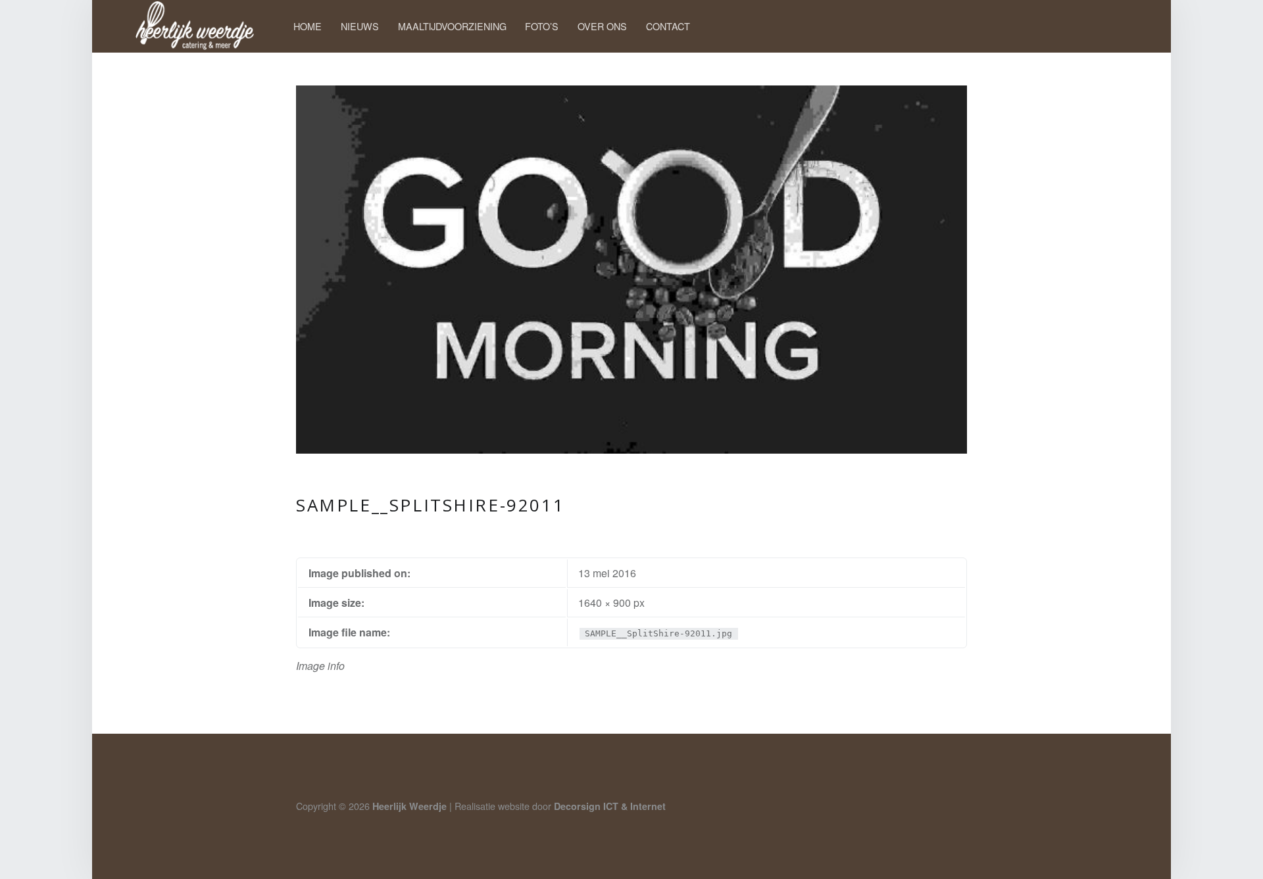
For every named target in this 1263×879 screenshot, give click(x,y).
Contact (668, 26)
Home (307, 26)
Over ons (602, 26)
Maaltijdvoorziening (452, 26)
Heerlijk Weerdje (409, 806)
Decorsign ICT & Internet (610, 806)
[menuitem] (307, 26)
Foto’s (541, 26)
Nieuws (360, 26)
